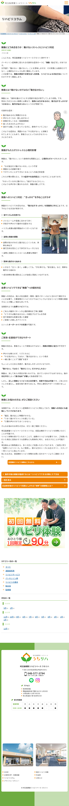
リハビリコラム (9, 778)
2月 (61, 617)
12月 (5, 628)
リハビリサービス (12, 574)
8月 (23, 617)
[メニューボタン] (66, 2)
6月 (36, 617)
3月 (55, 617)
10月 (12, 617)
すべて (8, 567)
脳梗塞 (8, 589)
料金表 (38, 775)
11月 (5, 617)
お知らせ (39, 778)
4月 (49, 617)
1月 (11, 608)
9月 (17, 617)
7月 (30, 617)
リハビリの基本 (11, 582)
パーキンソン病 (11, 578)
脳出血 (8, 586)
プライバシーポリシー (11, 781)
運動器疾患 (9, 570)
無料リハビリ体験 (42, 772)
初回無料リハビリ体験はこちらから (21, 462)
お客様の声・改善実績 (11, 775)
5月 (5, 608)
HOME (6, 772)
